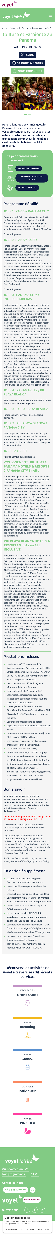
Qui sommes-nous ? (15, 1169)
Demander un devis (28, 168)
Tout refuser (12, 1229)
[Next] (49, 94)
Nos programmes (13, 1174)
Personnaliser (43, 1229)
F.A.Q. (34, 1174)
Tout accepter (28, 1229)
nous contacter (27, 187)
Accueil (4, 28)
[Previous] (6, 94)
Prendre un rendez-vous (32, 178)
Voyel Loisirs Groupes (20, 28)
